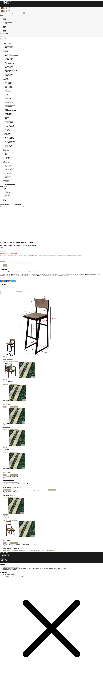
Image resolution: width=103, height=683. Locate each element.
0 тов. (7, 33)
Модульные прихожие (9, 121)
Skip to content (3, 186)
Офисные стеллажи (9, 102)
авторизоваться (19, 291)
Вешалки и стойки (8, 145)
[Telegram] (15, 281)
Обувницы (7, 123)
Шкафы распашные (9, 157)
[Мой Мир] (5, 281)
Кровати (6, 69)
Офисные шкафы (8, 101)
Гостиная (4, 52)
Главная (4, 18)
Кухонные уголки (8, 83)
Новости (4, 26)
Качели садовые (8, 174)
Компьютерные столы (9, 99)
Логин (1, 5)
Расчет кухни (7, 24)
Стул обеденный (29, 262)
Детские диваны (8, 129)
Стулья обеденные (8, 89)
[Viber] (9, 281)
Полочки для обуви (8, 148)
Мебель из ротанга (8, 178)
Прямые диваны (8, 113)
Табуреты (7, 90)
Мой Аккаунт (5, 2)
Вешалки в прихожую (9, 122)
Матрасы (4, 161)
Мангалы (6, 177)
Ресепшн (6, 94)
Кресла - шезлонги (8, 173)
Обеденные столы (8, 86)
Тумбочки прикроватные (9, 71)
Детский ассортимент (9, 172)
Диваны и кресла (8, 91)
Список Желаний (11, 574)
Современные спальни (9, 65)
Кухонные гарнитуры (7, 43)
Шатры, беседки (8, 169)
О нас (4, 27)
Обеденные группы (8, 85)
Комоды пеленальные (9, 74)
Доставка (4, 30)
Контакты (4, 31)
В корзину (2, 261)
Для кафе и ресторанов (7, 150)
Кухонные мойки (8, 82)
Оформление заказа (7, 1)
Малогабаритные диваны (10, 111)
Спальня (4, 62)
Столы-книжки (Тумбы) (9, 87)
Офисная (4, 93)
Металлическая (6, 134)
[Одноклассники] (3, 281)
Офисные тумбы (8, 97)
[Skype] (13, 281)
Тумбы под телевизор (9, 56)
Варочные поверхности (9, 182)
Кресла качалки (8, 61)
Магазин (4, 19)
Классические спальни (9, 63)
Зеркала (6, 78)
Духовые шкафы (8, 181)
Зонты (6, 164)
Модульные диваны (9, 115)
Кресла (6, 109)
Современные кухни (9, 44)
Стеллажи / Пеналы (9, 59)
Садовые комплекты (9, 165)
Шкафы (6, 77)
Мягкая (4, 107)
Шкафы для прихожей (9, 119)
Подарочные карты (6, 48)
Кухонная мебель (6, 79)
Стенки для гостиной (9, 54)
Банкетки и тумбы (8, 146)
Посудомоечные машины (10, 184)
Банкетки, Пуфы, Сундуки (10, 125)
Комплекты (7, 117)
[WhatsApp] (11, 281)
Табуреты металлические (10, 141)
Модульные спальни (9, 66)
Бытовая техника (6, 180)
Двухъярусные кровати (9, 137)
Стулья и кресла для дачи (10, 168)
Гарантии (4, 28)
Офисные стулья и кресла (10, 105)
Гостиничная (5, 51)
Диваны (6, 153)
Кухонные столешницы (9, 81)
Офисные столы (8, 98)
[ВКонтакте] (1, 281)
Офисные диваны (8, 106)
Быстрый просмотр (14, 361)
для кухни (11, 274)
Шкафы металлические (9, 144)
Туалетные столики (8, 75)
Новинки (6, 20)
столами (70, 274)
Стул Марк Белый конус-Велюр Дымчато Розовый (10, 245)
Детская (4, 127)
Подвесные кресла (8, 170)
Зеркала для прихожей (9, 126)
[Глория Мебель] (5, 8)
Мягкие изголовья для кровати (11, 70)
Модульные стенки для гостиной (11, 55)
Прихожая (5, 118)
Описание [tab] (5, 265)
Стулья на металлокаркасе (10, 140)
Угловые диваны (8, 114)
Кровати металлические (9, 136)
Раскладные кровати (7, 160)
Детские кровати (8, 130)
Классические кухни (9, 46)
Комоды (6, 73)
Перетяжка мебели (6, 50)
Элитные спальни (8, 67)
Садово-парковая (6, 162)
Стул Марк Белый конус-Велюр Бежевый (28, 245)
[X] (7, 281)
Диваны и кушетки (8, 142)
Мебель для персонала (9, 95)
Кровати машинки (8, 133)
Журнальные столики (9, 58)
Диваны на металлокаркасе (10, 110)
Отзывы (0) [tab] (5, 266)
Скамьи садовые (8, 176)
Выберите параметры (7, 490)
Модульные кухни (8, 47)
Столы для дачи (8, 166)
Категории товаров (8, 22)
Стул (1, 272)
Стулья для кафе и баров (10, 152)
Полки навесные (8, 103)
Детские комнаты (8, 131)
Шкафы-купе (7, 158)
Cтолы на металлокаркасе (10, 138)
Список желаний (6, 3)
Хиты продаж (7, 23)
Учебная (4, 149)
